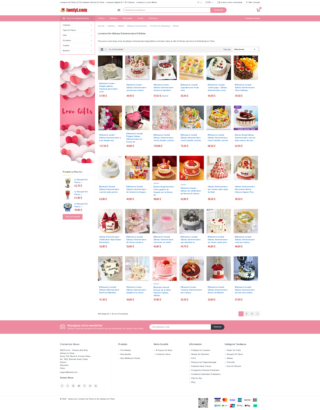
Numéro (77, 50)
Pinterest (84, 386)
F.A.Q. (193, 358)
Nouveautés (125, 354)
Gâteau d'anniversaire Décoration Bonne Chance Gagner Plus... (245, 189)
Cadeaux (77, 25)
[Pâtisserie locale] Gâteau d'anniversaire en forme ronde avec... (218, 239)
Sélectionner (245, 49)
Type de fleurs (77, 30)
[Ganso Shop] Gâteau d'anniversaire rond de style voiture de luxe (245, 138)
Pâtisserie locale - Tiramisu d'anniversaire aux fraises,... (191, 290)
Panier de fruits (233, 350)
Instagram (90, 386)
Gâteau (229, 358)
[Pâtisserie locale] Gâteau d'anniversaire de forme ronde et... (136, 239)
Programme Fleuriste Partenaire (205, 370)
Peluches (153, 18)
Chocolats (127, 18)
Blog (193, 382)
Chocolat (230, 362)
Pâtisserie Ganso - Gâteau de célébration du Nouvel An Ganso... (191, 191)
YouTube (79, 386)
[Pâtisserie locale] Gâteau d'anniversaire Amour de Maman (218, 290)
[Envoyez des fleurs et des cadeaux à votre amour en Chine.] (77, 111)
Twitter (68, 386)
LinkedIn (96, 386)
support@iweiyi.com (69, 372)
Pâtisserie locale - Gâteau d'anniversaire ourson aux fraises (136, 87)
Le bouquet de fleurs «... (81, 181)
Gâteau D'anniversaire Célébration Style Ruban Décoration (110, 239)
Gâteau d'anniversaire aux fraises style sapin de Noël (218, 189)
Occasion (77, 40)
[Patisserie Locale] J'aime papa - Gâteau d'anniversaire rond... (217, 87)
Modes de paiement (200, 354)
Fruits (140, 18)
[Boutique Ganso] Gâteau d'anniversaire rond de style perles (109, 189)
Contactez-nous (70, 344)
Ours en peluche (233, 366)
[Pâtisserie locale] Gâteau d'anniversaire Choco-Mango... (245, 87)
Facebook (62, 386)
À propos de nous (163, 350)
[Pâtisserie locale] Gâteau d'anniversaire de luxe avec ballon (245, 290)
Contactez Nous (252, 18)
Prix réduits (125, 350)
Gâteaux (114, 18)
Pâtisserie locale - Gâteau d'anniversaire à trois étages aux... (110, 138)
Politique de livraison (200, 350)
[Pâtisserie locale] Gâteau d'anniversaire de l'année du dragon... (136, 189)
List (105, 49)
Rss (73, 386)
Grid (102, 49)
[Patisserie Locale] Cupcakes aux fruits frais (190, 87)
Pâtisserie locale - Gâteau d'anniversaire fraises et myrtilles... (163, 87)
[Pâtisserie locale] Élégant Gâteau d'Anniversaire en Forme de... (134, 137)
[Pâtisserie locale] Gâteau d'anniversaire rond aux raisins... (245, 239)
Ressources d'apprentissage (203, 362)
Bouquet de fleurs (234, 354)
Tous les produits (72, 216)
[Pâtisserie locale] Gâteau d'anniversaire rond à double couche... (164, 138)
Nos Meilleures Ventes (130, 358)
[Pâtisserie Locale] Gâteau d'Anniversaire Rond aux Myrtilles (109, 290)
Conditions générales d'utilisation (206, 374)
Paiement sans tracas (201, 366)
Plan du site (196, 378)
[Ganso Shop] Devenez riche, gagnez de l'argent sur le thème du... (164, 190)
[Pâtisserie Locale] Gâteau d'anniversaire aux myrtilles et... (190, 239)
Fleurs (101, 18)
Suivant (257, 314)
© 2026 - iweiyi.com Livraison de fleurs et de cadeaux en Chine (87, 399)
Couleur (77, 45)
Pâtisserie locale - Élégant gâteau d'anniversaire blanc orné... (108, 87)
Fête (77, 35)
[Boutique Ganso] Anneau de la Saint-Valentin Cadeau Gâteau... (162, 291)
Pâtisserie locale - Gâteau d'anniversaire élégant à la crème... (136, 290)
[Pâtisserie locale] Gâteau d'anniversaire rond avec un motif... (163, 239)
